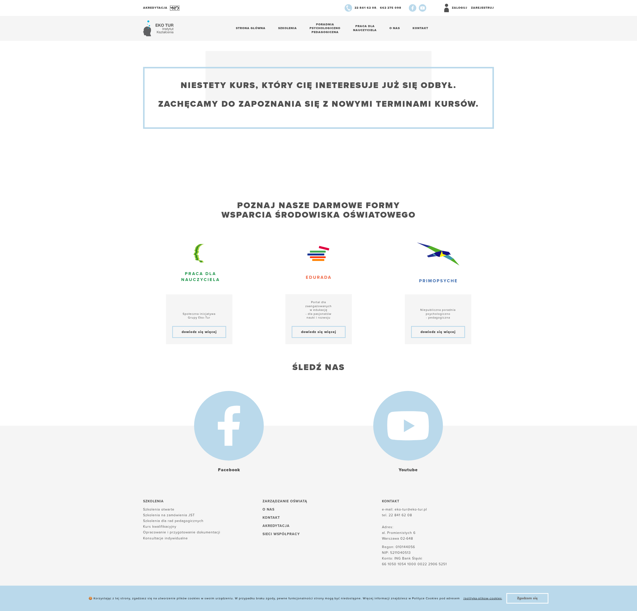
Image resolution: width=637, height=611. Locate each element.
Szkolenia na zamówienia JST (169, 515)
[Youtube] (422, 8)
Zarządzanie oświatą (285, 501)
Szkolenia (287, 28)
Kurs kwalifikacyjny (159, 526)
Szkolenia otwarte (158, 509)
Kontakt (420, 28)
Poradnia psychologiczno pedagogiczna (325, 28)
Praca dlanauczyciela (365, 28)
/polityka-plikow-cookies (482, 598)
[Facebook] (412, 8)
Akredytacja (276, 526)
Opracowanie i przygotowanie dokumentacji (181, 532)
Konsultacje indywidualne (165, 538)
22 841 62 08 (400, 515)
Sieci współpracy (281, 534)
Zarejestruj (482, 7)
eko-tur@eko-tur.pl (411, 509)
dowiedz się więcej (199, 332)
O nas (394, 28)
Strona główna (250, 28)
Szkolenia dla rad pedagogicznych (173, 521)
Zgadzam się (527, 598)
